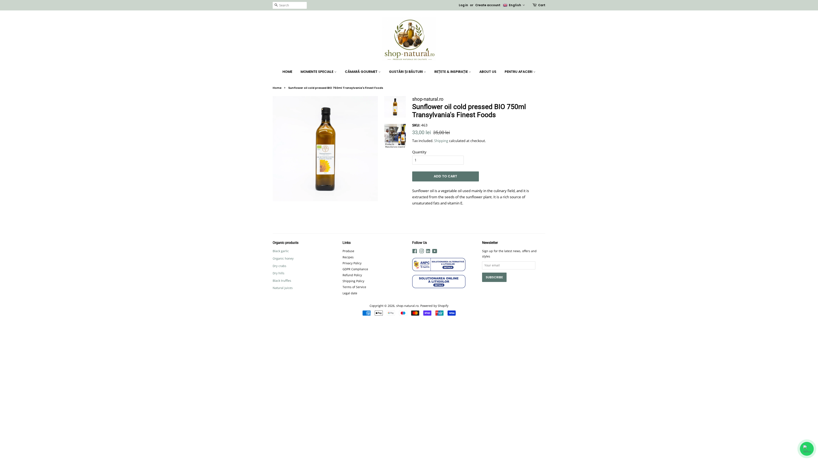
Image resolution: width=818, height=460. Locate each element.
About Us (487, 71)
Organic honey (283, 258)
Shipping (441, 140)
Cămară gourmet (361, 71)
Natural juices (283, 288)
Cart (541, 5)
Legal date (350, 293)
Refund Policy (352, 275)
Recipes (348, 257)
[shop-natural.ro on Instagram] (421, 252)
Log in (463, 5)
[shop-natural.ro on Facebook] (414, 252)
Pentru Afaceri (519, 71)
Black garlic (281, 251)
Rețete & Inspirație (451, 71)
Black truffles (282, 281)
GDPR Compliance (355, 269)
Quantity (419, 152)
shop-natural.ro (407, 306)
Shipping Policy (353, 281)
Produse (348, 251)
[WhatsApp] (807, 449)
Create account (487, 5)
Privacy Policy (352, 263)
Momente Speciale (317, 71)
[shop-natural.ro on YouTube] (434, 252)
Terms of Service (354, 287)
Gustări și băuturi (406, 71)
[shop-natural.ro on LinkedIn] (428, 252)
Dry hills (278, 273)
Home (287, 71)
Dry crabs (279, 266)
